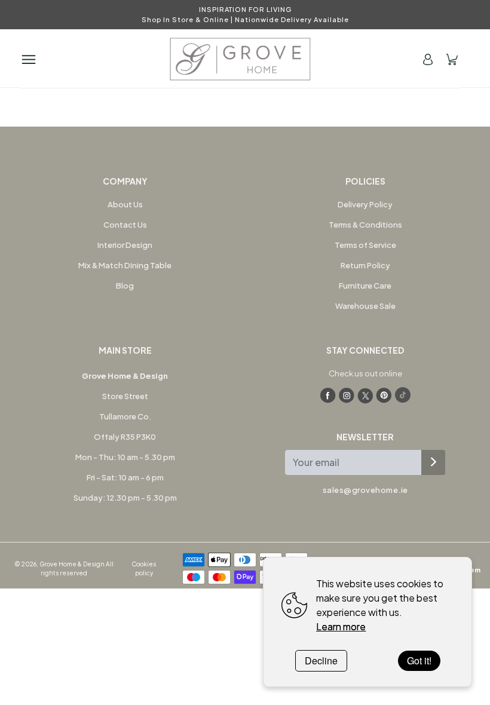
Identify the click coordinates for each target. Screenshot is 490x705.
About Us (125, 204)
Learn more (341, 626)
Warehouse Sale (365, 306)
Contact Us (125, 224)
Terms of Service (365, 245)
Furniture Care (365, 285)
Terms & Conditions (365, 224)
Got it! (419, 660)
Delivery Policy (365, 204)
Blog (125, 285)
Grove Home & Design (72, 564)
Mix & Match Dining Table (125, 265)
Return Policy (365, 265)
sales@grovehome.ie (365, 490)
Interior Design (124, 245)
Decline (321, 660)
